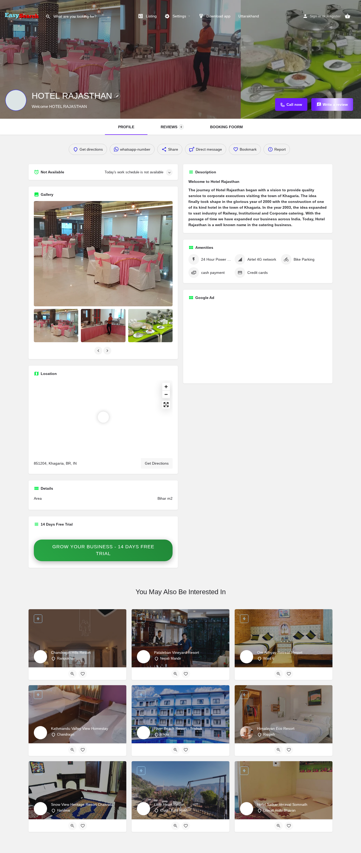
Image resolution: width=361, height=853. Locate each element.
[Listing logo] (15, 100)
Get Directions (157, 463)
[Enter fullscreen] (166, 404)
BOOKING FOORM (226, 127)
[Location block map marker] (103, 417)
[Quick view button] (72, 674)
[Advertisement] (257, 341)
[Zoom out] (166, 394)
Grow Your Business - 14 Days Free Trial (103, 550)
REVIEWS (171, 127)
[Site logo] (22, 16)
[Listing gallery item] (56, 325)
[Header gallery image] (60, 59)
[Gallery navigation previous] (98, 351)
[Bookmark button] (82, 674)
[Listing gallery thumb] (103, 253)
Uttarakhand (248, 16)
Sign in (315, 16)
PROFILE (126, 127)
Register (334, 16)
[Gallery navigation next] (107, 351)
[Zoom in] (166, 386)
